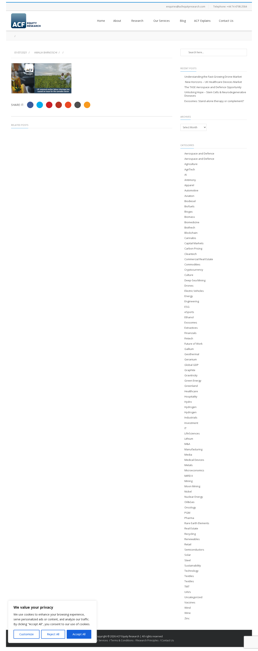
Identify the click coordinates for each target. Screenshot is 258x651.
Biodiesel (190, 201)
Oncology (190, 507)
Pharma (189, 518)
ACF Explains (202, 21)
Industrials (190, 417)
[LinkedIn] (39, 7)
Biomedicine (191, 222)
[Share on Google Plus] (58, 105)
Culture (188, 275)
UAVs (187, 592)
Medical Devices (194, 460)
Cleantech (190, 254)
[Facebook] (15, 7)
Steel (187, 560)
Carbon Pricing (193, 248)
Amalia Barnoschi (45, 52)
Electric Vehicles (194, 291)
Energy (188, 296)
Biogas (188, 211)
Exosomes (190, 322)
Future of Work (193, 343)
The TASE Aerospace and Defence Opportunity (212, 87)
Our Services (161, 21)
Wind (187, 607)
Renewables (192, 539)
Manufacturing (193, 449)
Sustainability (192, 565)
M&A (187, 444)
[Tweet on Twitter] (39, 105)
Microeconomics (194, 470)
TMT (186, 586)
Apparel (189, 185)
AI (185, 174)
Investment (191, 423)
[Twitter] (23, 7)
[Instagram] (31, 7)
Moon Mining (192, 486)
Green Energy (192, 380)
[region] (52, 622)
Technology (191, 571)
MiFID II (188, 476)
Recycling (190, 534)
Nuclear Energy (193, 497)
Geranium (190, 359)
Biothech (189, 227)
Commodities (192, 264)
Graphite (189, 370)
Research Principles (147, 640)
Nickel (188, 491)
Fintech (188, 338)
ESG (186, 307)
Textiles (189, 576)
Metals (188, 465)
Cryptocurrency (193, 269)
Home (101, 21)
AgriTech (189, 169)
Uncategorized (193, 597)
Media (188, 454)
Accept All (79, 634)
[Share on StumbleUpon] (68, 105)
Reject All (53, 634)
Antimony (190, 180)
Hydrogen (190, 407)
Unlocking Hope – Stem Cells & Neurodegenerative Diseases (215, 94)
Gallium (189, 349)
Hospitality (190, 396)
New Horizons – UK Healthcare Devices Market (213, 82)
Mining (188, 481)
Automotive (191, 190)
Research (137, 21)
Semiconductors (194, 549)
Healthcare (191, 391)
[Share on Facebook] (30, 105)
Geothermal (191, 354)
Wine (187, 613)
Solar (187, 555)
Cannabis (190, 238)
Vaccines (189, 602)
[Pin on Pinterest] (49, 105)
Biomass (189, 217)
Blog (183, 21)
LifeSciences (192, 433)
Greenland (191, 386)
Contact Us (226, 21)
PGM (187, 512)
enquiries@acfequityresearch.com (185, 6)
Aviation (189, 196)
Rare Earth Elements (196, 523)
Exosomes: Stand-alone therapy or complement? (214, 101)
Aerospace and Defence (199, 153)
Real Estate (191, 528)
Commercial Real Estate (198, 259)
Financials (190, 333)
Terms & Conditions (122, 640)
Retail (187, 544)
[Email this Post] (87, 105)
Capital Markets (194, 243)
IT (185, 428)
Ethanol (189, 317)
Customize (26, 634)
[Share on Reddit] (77, 105)
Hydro (188, 402)
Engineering (191, 301)
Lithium (188, 438)
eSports (189, 312)
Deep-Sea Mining (194, 280)
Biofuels (189, 206)
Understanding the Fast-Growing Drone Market (213, 76)
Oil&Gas (189, 502)
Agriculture (191, 164)
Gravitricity (191, 375)
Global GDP (191, 365)
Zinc (186, 618)
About (117, 21)
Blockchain (191, 233)
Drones (189, 285)
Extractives (191, 328)
